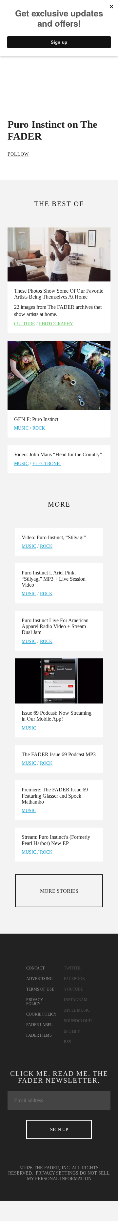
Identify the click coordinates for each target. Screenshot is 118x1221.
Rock (38, 428)
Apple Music (77, 1010)
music (21, 428)
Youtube (73, 989)
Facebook (74, 978)
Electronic (46, 463)
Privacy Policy (34, 1001)
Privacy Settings (57, 1173)
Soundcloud (78, 1021)
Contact (35, 968)
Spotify (72, 1031)
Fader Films (39, 1035)
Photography (56, 323)
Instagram (76, 999)
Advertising (39, 978)
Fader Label (39, 1024)
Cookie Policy (41, 1014)
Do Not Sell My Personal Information (68, 1176)
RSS (67, 1042)
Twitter (72, 968)
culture (24, 323)
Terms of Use (40, 989)
